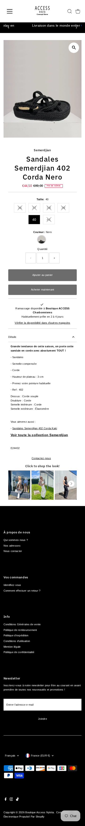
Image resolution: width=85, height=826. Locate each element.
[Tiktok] (17, 800)
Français (10, 755)
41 (51, 220)
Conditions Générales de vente (22, 624)
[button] (71, 484)
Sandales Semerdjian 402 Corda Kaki (34, 428)
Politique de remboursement (20, 630)
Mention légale (12, 646)
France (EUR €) (40, 755)
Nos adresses (12, 545)
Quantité (42, 249)
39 (65, 208)
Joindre (42, 718)
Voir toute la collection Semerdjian (39, 435)
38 (51, 208)
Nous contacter (13, 551)
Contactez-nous (41, 458)
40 (34, 219)
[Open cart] (78, 11)
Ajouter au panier (42, 275)
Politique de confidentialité (19, 652)
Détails (12, 336)
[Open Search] (70, 11)
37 (36, 208)
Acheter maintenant (42, 289)
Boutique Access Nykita (39, 812)
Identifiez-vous (12, 585)
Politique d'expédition (16, 635)
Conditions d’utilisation (17, 641)
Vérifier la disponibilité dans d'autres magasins (42, 323)
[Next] (76, 27)
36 (22, 208)
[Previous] (9, 27)
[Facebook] (6, 800)
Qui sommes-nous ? (16, 540)
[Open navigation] (12, 11)
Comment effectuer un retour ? (22, 590)
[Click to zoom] (73, 47)
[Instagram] (11, 800)
